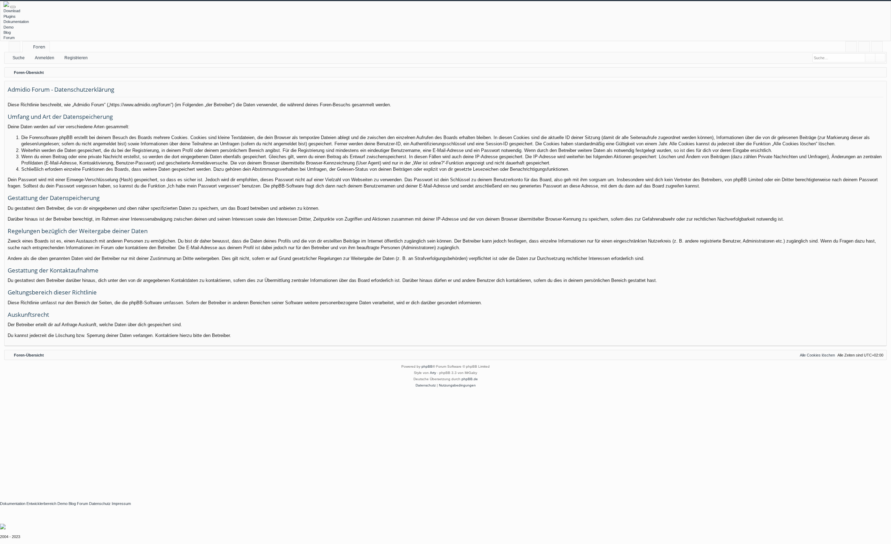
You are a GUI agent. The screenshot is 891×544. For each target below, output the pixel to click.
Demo (8, 27)
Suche (19, 57)
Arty (433, 373)
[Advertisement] (209, 441)
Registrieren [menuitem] (878, 48)
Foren (39, 47)
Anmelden (44, 57)
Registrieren (76, 57)
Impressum (121, 503)
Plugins (9, 16)
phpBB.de (470, 379)
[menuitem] (851, 46)
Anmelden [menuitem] (865, 48)
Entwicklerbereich (41, 503)
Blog (7, 32)
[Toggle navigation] (13, 7)
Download (11, 11)
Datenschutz (100, 503)
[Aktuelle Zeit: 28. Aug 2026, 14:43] (880, 72)
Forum (9, 38)
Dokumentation (16, 22)
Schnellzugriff (16, 48)
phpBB (427, 366)
